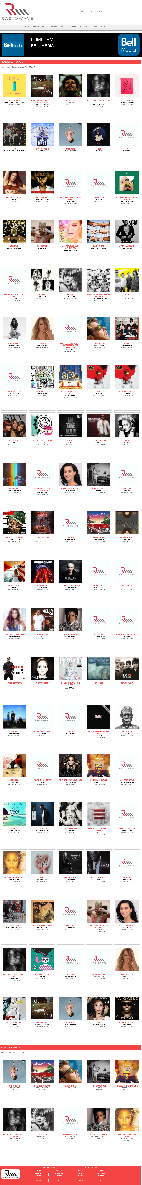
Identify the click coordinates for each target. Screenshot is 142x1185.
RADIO (90, 11)
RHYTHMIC (104, 27)
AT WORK (45, 27)
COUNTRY (73, 27)
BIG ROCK (54, 27)
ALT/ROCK (35, 27)
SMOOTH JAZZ (84, 27)
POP (95, 27)
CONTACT (98, 11)
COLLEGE (64, 27)
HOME (83, 11)
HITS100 (26, 27)
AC (114, 27)
